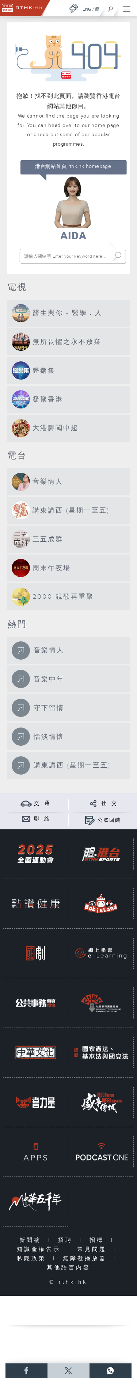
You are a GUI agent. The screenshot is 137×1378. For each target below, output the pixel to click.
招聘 (67, 1240)
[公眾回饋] (89, 820)
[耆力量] (35, 1102)
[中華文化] (35, 1052)
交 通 (42, 803)
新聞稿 (32, 1240)
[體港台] (100, 853)
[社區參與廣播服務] (100, 1002)
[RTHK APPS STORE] (35, 1151)
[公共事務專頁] (35, 1002)
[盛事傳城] (100, 1102)
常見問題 (93, 1249)
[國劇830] (35, 953)
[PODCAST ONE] (100, 1151)
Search (117, 256)
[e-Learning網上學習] (100, 953)
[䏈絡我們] (26, 818)
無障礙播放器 (86, 1258)
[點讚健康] (35, 903)
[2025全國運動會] (35, 853)
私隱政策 (33, 1258)
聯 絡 (42, 819)
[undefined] (74, 8)
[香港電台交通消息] (26, 803)
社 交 (109, 803)
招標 (98, 1240)
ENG (87, 9)
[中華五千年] (35, 1201)
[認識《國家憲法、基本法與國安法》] (100, 1052)
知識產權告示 (40, 1249)
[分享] (93, 803)
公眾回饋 (109, 820)
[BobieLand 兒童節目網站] (100, 903)
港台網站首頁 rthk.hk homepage (73, 166)
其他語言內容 (69, 1267)
